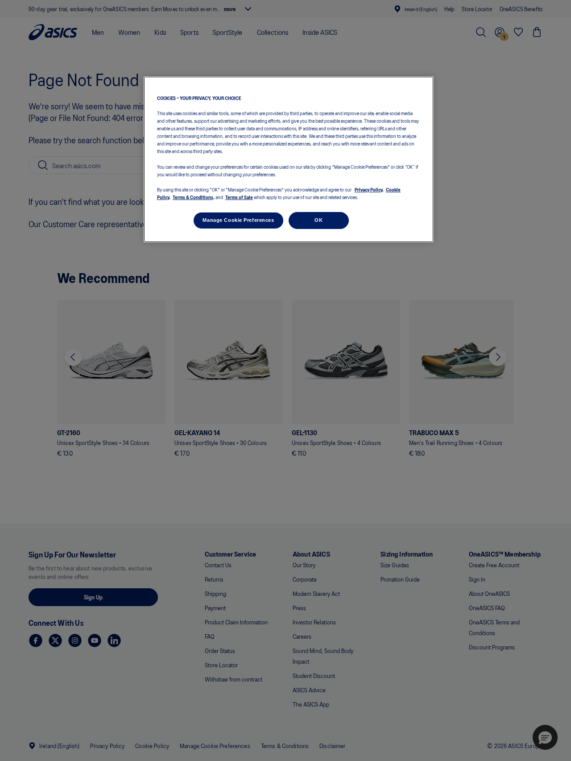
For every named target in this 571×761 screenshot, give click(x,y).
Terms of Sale (239, 196)
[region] (289, 159)
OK (318, 219)
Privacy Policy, (369, 189)
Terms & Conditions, (194, 196)
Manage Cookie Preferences (238, 219)
